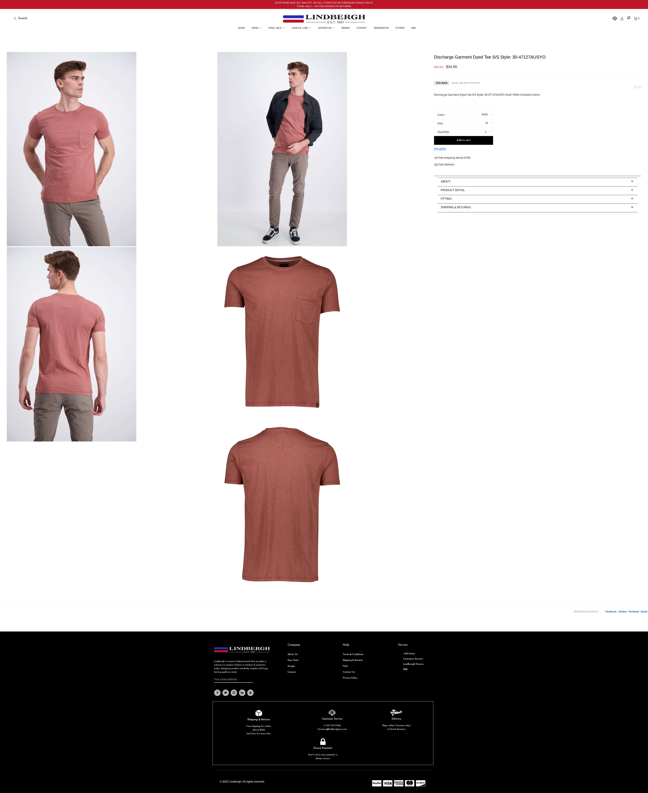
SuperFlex (324, 28)
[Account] (622, 18)
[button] (446, 181)
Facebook (611, 611)
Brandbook (381, 28)
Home (241, 28)
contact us (349, 672)
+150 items (409, 653)
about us (293, 654)
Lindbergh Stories (413, 664)
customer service (413, 659)
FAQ (345, 666)
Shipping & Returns (353, 660)
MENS (255, 28)
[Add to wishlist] (635, 87)
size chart (293, 660)
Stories (400, 28)
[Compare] (629, 18)
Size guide (440, 148)
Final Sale (275, 28)
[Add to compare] (639, 87)
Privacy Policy (350, 678)
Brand (346, 28)
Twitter (622, 611)
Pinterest (633, 611)
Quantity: (443, 132)
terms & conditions (353, 654)
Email (644, 611)
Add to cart (463, 140)
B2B (413, 28)
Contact (361, 28)
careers (292, 672)
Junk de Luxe (300, 28)
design (291, 666)
